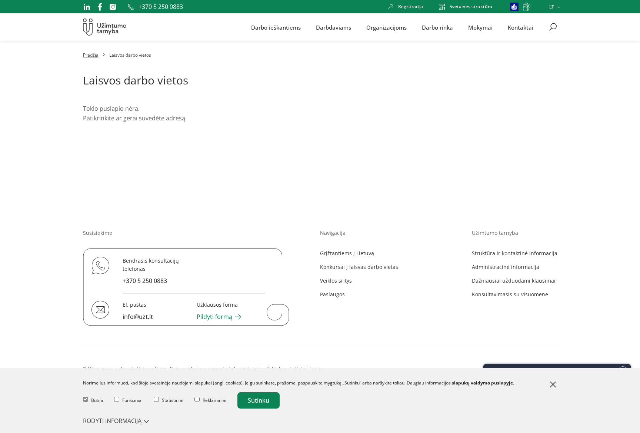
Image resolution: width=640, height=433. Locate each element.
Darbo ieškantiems (276, 27)
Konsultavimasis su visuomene (510, 294)
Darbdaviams (333, 27)
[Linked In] (86, 6)
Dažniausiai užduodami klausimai (514, 280)
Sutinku (258, 400)
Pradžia (91, 55)
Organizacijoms (386, 27)
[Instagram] (113, 7)
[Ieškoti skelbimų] (553, 27)
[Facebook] (100, 6)
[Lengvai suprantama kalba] (514, 7)
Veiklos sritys (336, 280)
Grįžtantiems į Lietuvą (347, 253)
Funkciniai (132, 400)
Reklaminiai (214, 400)
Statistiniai (172, 400)
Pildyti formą (214, 317)
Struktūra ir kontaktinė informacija (514, 253)
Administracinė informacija (505, 266)
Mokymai (480, 27)
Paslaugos (332, 294)
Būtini (97, 400)
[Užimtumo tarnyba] (104, 27)
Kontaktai (520, 27)
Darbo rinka (437, 27)
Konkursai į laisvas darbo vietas (359, 266)
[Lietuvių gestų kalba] (526, 7)
